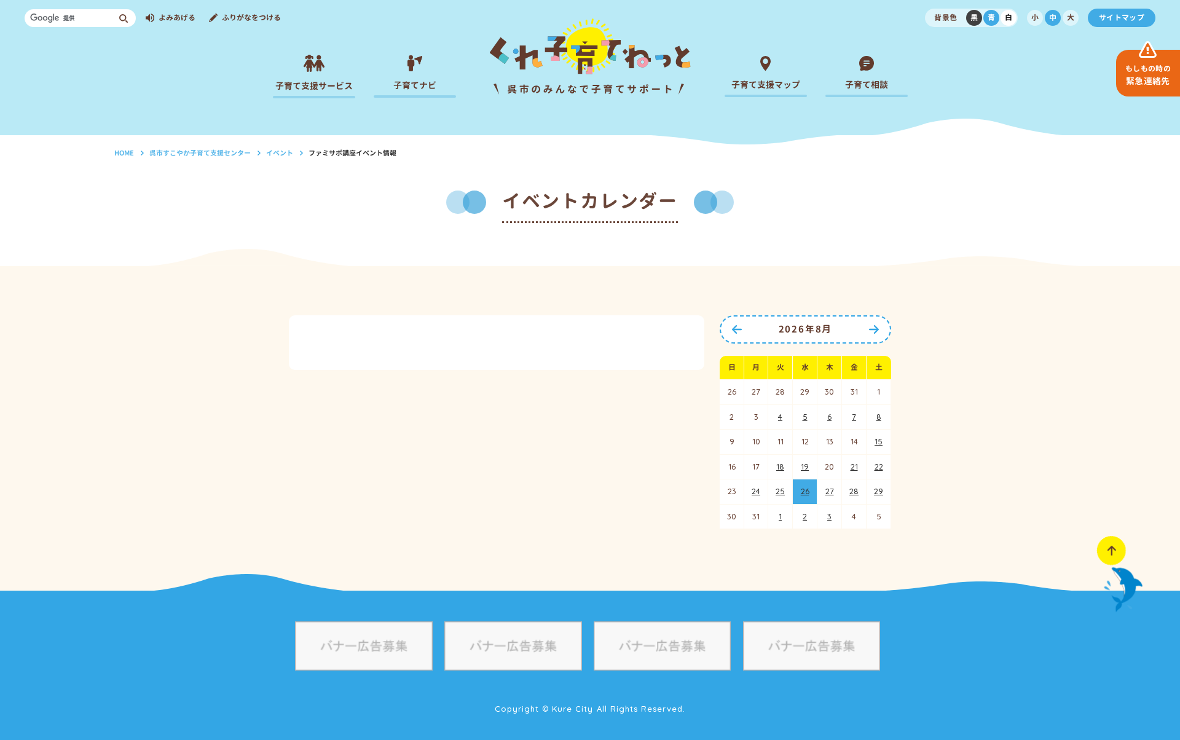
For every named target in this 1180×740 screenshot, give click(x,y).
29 (878, 491)
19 (805, 466)
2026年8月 (806, 329)
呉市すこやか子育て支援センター (200, 153)
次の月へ (874, 329)
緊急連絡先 (1148, 75)
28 (854, 491)
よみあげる (177, 17)
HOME (124, 153)
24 (756, 491)
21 (854, 466)
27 (829, 491)
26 (805, 491)
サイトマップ (1121, 17)
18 (780, 466)
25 (780, 491)
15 (879, 441)
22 (879, 466)
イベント (279, 153)
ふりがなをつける (251, 17)
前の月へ (737, 329)
